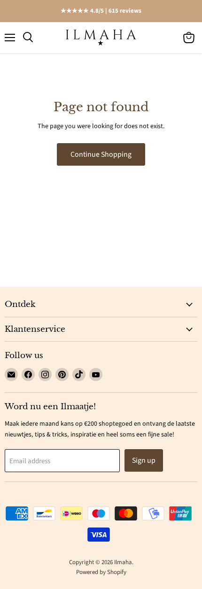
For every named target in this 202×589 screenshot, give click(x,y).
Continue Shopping (101, 154)
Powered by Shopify (101, 572)
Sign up (143, 460)
